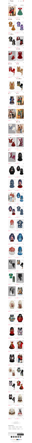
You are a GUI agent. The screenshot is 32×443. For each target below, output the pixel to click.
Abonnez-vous (20, 434)
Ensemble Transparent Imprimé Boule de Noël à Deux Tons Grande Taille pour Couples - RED (12, 61)
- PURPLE (9, 216)
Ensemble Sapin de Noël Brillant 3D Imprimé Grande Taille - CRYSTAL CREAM (12, 134)
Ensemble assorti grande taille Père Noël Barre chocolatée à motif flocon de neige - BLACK (12, 404)
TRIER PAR (15, 5)
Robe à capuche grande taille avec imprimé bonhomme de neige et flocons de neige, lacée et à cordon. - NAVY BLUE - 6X (20, 256)
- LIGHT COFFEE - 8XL (11, 310)
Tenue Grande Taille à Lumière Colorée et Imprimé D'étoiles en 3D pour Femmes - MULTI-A (20, 134)
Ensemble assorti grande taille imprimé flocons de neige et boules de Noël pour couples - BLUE (20, 216)
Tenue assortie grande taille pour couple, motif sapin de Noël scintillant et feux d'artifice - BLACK (12, 46)
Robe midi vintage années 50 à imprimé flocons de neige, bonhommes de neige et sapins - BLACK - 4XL (20, 283)
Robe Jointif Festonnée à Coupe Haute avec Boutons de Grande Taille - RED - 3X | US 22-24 (20, 61)
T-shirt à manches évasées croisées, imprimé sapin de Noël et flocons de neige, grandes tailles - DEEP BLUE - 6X (12, 323)
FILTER (21, 5)
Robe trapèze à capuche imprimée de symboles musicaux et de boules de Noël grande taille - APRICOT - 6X (20, 404)
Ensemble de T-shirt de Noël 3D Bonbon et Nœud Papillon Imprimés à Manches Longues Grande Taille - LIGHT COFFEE (20, 76)
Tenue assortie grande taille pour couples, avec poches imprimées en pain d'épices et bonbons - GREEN (20, 119)
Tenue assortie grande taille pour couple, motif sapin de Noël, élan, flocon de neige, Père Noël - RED (12, 119)
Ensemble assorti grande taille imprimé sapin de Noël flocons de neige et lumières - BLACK (20, 377)
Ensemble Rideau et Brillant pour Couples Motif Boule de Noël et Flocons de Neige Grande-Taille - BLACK (20, 46)
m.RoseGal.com (12, 1)
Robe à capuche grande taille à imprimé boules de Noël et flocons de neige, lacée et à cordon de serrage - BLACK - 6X (12, 189)
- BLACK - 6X (18, 162)
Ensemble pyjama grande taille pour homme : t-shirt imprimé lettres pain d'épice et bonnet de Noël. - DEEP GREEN (12, 283)
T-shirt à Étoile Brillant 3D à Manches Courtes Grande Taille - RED (12, 76)
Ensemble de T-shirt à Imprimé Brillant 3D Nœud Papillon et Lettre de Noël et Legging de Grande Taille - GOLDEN (20, 91)
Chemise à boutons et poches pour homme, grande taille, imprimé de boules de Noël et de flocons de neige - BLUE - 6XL (20, 229)
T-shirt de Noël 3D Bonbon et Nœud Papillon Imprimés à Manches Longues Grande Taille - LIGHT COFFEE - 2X (12, 91)
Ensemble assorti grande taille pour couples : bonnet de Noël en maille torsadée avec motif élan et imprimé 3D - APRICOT (12, 377)
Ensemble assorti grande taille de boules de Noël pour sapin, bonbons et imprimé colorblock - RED (12, 162)
